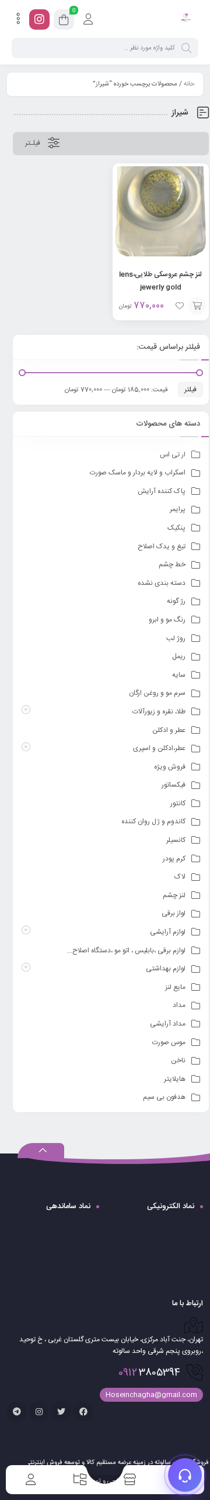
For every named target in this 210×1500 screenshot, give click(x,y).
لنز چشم (174, 895)
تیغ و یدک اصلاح (162, 546)
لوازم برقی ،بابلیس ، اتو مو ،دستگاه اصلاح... (126, 950)
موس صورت (169, 1042)
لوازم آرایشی (168, 932)
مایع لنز (175, 987)
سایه (179, 675)
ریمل (179, 656)
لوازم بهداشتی (166, 968)
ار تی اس (173, 454)
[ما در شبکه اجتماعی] (39, 19)
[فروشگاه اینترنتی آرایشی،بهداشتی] (185, 19)
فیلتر (190, 389)
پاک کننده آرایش (162, 491)
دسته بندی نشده (162, 583)
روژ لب (176, 638)
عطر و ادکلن (169, 730)
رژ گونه (176, 601)
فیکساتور (174, 785)
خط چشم (172, 564)
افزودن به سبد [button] (197, 306)
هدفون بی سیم (164, 1097)
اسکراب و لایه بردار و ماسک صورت (138, 472)
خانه (189, 84)
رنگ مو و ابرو (167, 620)
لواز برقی (174, 913)
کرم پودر (174, 859)
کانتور (178, 803)
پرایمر (178, 509)
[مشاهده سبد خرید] (64, 21)
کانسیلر (176, 840)
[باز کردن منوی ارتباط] (185, 1475)
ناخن (178, 1060)
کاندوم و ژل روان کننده (153, 821)
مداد (179, 1005)
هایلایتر (175, 1079)
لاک (180, 877)
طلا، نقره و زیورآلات (159, 711)
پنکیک (176, 528)
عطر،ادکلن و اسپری (159, 748)
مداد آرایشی (168, 1024)
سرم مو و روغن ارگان (157, 693)
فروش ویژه (170, 767)
